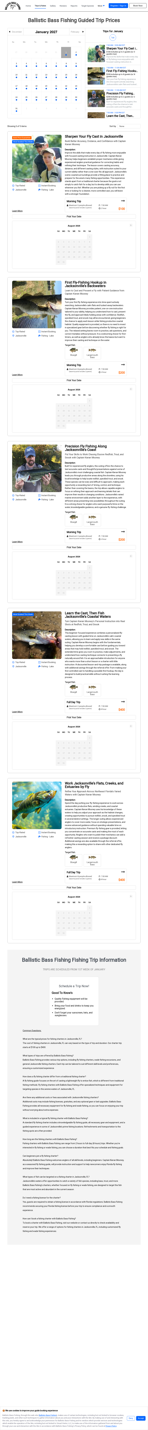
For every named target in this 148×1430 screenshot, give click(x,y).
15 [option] (66, 75)
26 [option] (36, 97)
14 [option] (56, 75)
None (121, 126)
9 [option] (76, 64)
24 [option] (16, 97)
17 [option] (16, 86)
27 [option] (46, 97)
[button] (101, 6)
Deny (131, 1418)
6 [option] (46, 64)
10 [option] (16, 75)
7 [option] (56, 64)
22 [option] (66, 86)
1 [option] (66, 52)
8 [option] (66, 64)
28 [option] (56, 97)
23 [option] (76, 86)
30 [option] (76, 97)
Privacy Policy (111, 1426)
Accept (141, 1418)
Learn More (17, 211)
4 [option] (26, 64)
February (75, 32)
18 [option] (26, 86)
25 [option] (26, 97)
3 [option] (16, 64)
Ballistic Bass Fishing (48, 1415)
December (17, 32)
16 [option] (76, 75)
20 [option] (46, 86)
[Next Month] (131, 225)
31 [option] (16, 108)
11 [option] (26, 75)
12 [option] (36, 75)
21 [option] (56, 86)
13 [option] (46, 75)
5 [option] (36, 64)
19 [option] (36, 86)
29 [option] (66, 97)
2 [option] (76, 52)
